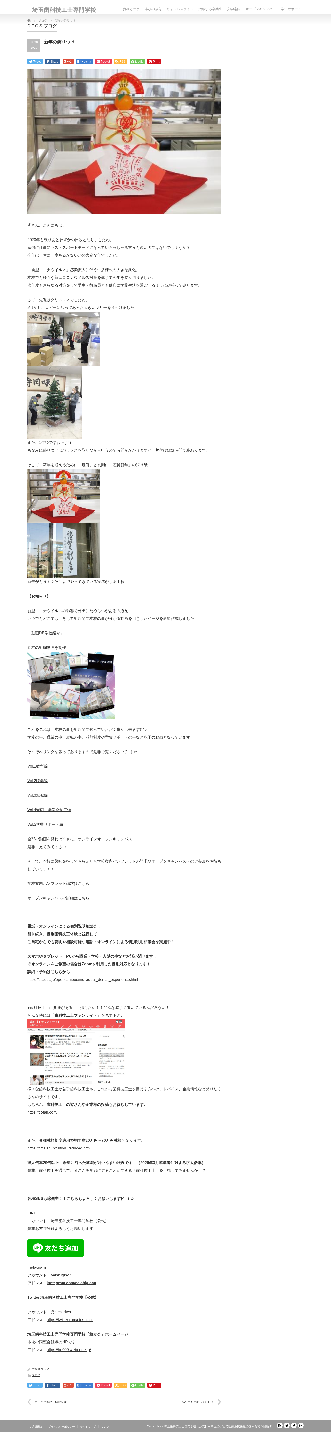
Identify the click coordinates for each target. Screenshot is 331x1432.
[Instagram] (301, 1425)
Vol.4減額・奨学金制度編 (49, 810)
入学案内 (234, 9)
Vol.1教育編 (37, 766)
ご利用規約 (36, 1426)
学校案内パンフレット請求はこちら (58, 883)
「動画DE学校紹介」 (45, 633)
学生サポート (291, 9)
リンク (105, 1426)
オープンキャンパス (260, 9)
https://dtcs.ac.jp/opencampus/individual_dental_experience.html (82, 979)
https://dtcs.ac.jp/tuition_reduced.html (59, 1148)
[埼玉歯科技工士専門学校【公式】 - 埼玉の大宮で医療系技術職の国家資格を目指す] (64, 10)
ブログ (36, 1375)
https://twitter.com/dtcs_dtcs (70, 1320)
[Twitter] (287, 1425)
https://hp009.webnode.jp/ (69, 1350)
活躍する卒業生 (210, 9)
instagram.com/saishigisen (71, 1283)
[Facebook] (294, 1425)
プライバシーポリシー (61, 1426)
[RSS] (280, 1425)
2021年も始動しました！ (197, 1402)
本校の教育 (153, 9)
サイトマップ (88, 1426)
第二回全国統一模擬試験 (51, 1402)
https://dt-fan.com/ (42, 1112)
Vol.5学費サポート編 (45, 824)
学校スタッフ (40, 1369)
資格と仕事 (131, 9)
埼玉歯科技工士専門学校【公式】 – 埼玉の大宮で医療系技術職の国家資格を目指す (218, 1426)
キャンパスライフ (180, 9)
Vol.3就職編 (37, 795)
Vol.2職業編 (37, 781)
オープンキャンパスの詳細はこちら (58, 898)
